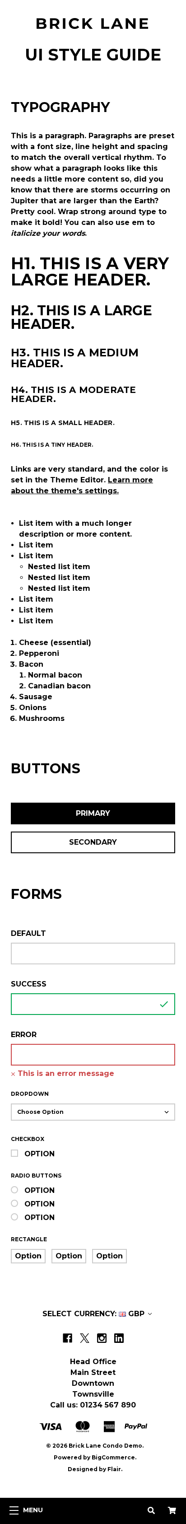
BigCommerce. (114, 1457)
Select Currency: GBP (94, 1313)
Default (28, 933)
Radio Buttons (36, 1175)
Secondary (93, 842)
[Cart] (172, 1511)
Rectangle (29, 1239)
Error (24, 1034)
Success (28, 984)
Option (39, 1154)
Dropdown (30, 1093)
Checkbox (27, 1139)
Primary (93, 813)
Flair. (114, 1469)
